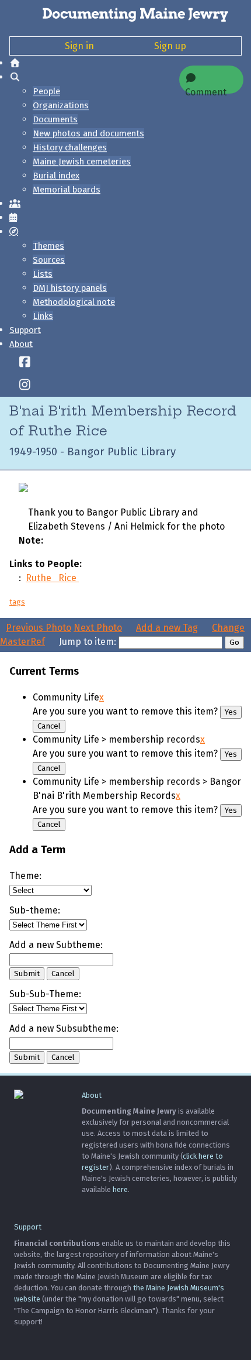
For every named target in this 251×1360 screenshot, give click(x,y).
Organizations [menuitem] (61, 105)
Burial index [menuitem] (56, 175)
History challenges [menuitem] (70, 147)
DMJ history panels (70, 288)
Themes (48, 246)
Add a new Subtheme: (56, 944)
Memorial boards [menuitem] (66, 189)
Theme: (25, 875)
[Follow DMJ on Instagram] (24, 385)
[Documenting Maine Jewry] (125, 14)
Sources (49, 260)
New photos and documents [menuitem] (88, 133)
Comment (205, 90)
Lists (43, 274)
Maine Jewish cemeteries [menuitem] (82, 161)
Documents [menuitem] (55, 119)
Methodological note (74, 302)
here (120, 1189)
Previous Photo (38, 627)
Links (43, 316)
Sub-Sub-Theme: (45, 994)
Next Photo (98, 627)
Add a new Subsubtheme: (63, 1028)
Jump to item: (87, 641)
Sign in (79, 45)
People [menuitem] (46, 91)
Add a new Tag (167, 627)
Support (25, 330)
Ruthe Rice (52, 577)
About (21, 344)
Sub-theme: (34, 910)
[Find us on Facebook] (24, 362)
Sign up (170, 45)
